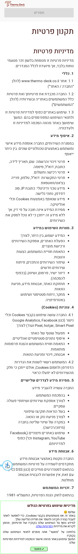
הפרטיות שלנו (44, 526)
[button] (6, 465)
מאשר (39, 549)
